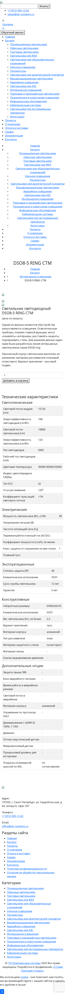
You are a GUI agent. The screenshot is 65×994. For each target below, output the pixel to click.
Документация (14, 135)
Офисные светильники (24, 48)
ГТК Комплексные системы (24, 963)
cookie (24, 977)
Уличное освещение (22, 67)
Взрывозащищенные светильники (31, 78)
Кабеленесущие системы (25, 105)
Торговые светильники (24, 52)
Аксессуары (17, 116)
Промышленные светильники (28, 44)
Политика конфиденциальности (27, 868)
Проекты (10, 120)
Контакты (11, 139)
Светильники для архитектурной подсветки (37, 75)
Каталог (10, 40)
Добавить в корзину (15, 380)
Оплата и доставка (16, 128)
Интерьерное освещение (26, 90)
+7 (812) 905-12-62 (18, 10)
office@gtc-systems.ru (15, 826)
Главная (10, 36)
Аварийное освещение (24, 82)
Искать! (44, 6)
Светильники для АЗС (23, 86)
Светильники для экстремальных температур (35, 949)
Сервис (9, 132)
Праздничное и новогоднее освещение (34, 97)
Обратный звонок (12, 32)
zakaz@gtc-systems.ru (21, 14)
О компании (12, 124)
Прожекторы (18, 71)
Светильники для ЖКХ (23, 56)
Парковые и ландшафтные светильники (34, 94)
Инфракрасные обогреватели (28, 101)
